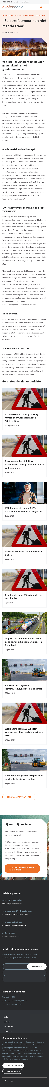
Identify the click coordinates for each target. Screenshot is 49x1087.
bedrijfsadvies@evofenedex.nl (15, 914)
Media (6, 1017)
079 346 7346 (7, 2)
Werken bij (7, 1022)
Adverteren (8, 1031)
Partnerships (8, 1027)
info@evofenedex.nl (21, 2)
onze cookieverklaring (10, 1056)
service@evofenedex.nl (12, 903)
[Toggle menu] (45, 7)
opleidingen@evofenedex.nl (14, 925)
